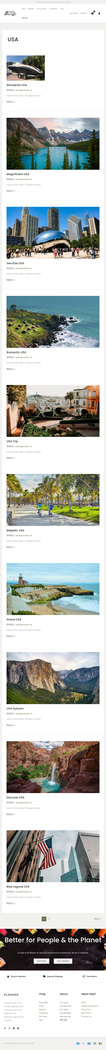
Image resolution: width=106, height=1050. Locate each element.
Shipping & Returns (89, 1006)
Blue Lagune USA (18, 887)
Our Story (74, 13)
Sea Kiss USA (15, 263)
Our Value (64, 1009)
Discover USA (15, 797)
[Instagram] (5, 1028)
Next (97, 918)
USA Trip (12, 441)
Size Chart (86, 1013)
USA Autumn (15, 708)
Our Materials (65, 1006)
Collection (41, 9)
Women (31, 9)
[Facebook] (14, 1028)
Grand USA (14, 619)
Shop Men (43, 1002)
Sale (62, 9)
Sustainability (65, 1013)
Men (23, 9)
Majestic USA (15, 530)
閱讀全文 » (11, 101)
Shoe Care (85, 1009)
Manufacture (65, 1016)
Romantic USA (16, 352)
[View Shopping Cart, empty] (92, 13)
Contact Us (86, 1016)
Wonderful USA (17, 85)
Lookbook (53, 9)
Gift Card (43, 1016)
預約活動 (25, 18)
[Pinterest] (9, 1028)
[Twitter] (18, 1028)
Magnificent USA (18, 174)
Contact (83, 13)
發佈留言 (10, 90)
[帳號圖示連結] (99, 13)
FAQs (83, 1002)
